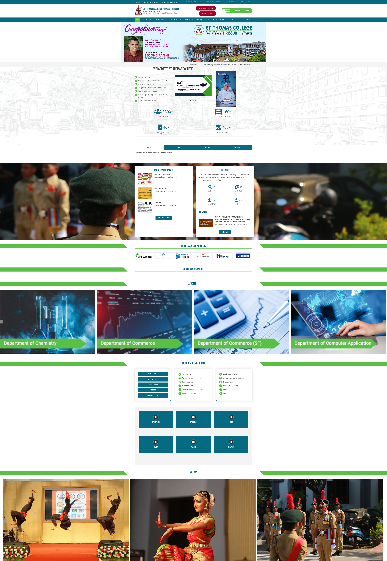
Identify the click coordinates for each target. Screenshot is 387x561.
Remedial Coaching (230, 386)
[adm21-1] (236, 9)
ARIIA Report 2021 (189, 393)
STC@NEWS (157, 203)
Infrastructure (187, 382)
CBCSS (225, 393)
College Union (187, 386)
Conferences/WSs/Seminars (233, 374)
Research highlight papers (238, 224)
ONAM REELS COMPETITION (162, 174)
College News (172, 177)
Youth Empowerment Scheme (193, 389)
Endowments (228, 382)
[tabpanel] (193, 154)
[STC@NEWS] (145, 207)
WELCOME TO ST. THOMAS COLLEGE (173, 69)
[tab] (149, 147)
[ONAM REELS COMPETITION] (145, 179)
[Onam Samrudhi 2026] (145, 193)
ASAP (225, 389)
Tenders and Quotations (191, 378)
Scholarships (187, 374)
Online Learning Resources (233, 378)
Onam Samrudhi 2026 (160, 189)
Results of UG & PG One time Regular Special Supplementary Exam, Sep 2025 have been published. (206, 65)
